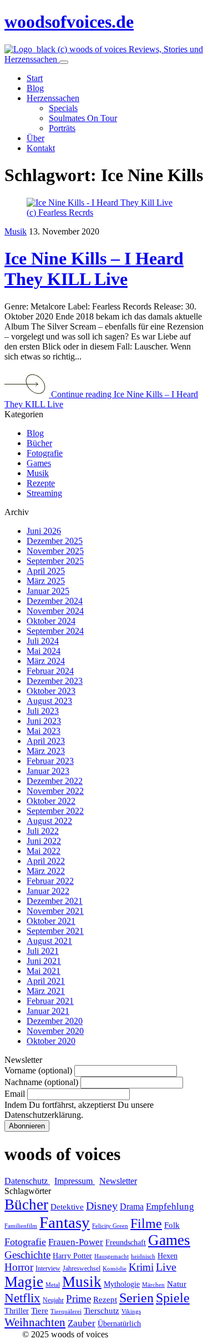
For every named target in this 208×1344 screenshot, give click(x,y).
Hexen (167, 1256)
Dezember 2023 (55, 681)
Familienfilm (20, 1226)
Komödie (114, 1269)
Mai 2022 (43, 851)
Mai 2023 (43, 731)
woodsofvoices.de (69, 22)
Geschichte (27, 1255)
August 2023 (49, 701)
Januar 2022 (48, 891)
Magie (23, 1281)
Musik (15, 231)
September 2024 (55, 631)
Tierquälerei (66, 1311)
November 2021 (55, 911)
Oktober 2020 (51, 1041)
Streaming (44, 493)
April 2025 (46, 571)
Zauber (81, 1323)
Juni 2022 (44, 841)
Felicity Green (110, 1226)
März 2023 (46, 751)
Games (39, 463)
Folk (172, 1225)
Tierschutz (101, 1310)
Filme (146, 1223)
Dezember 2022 (55, 781)
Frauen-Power (75, 1242)
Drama (132, 1206)
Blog (35, 433)
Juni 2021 (44, 961)
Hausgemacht (111, 1256)
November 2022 (55, 791)
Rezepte (41, 483)
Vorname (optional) (38, 1070)
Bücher (39, 443)
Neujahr (53, 1300)
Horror (18, 1267)
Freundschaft (125, 1242)
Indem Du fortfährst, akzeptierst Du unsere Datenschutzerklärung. (79, 1110)
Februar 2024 (50, 671)
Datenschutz (27, 1181)
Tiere (39, 1310)
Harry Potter (72, 1256)
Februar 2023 (50, 761)
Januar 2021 (48, 1011)
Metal (52, 1285)
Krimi (141, 1267)
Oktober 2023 (51, 691)
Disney (102, 1206)
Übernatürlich (119, 1324)
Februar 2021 (50, 1001)
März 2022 (46, 871)
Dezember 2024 (55, 601)
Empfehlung (170, 1206)
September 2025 (55, 561)
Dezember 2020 (55, 1021)
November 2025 (55, 551)
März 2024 (46, 661)
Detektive (67, 1206)
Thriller (16, 1311)
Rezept (105, 1299)
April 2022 (46, 861)
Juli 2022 (43, 831)
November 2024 (55, 611)
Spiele (173, 1298)
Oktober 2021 (51, 921)
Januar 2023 (48, 771)
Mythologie (122, 1284)
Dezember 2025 (55, 541)
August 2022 (49, 821)
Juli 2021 (43, 951)
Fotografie (45, 453)
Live (166, 1267)
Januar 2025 (48, 591)
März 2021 (46, 991)
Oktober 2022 (51, 801)
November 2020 (55, 1031)
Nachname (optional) (41, 1082)
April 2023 (46, 741)
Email (14, 1093)
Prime (78, 1299)
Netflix (22, 1298)
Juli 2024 (43, 641)
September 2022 (55, 811)
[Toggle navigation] (63, 62)
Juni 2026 (44, 531)
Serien (136, 1298)
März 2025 (46, 581)
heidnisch (143, 1256)
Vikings (131, 1311)
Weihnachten (34, 1322)
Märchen (153, 1285)
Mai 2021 (43, 971)
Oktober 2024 (51, 621)
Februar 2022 (50, 881)
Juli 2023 (43, 711)
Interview (47, 1268)
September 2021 (55, 931)
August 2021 (49, 941)
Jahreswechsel (81, 1268)
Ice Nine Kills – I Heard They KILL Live (94, 268)
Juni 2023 (44, 721)
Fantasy (64, 1222)
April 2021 (46, 981)
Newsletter (118, 1181)
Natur (176, 1284)
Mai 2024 (43, 651)
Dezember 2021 (55, 901)
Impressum (74, 1181)
